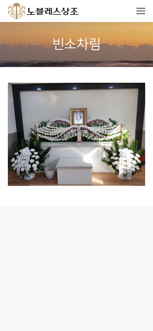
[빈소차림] (76, 134)
